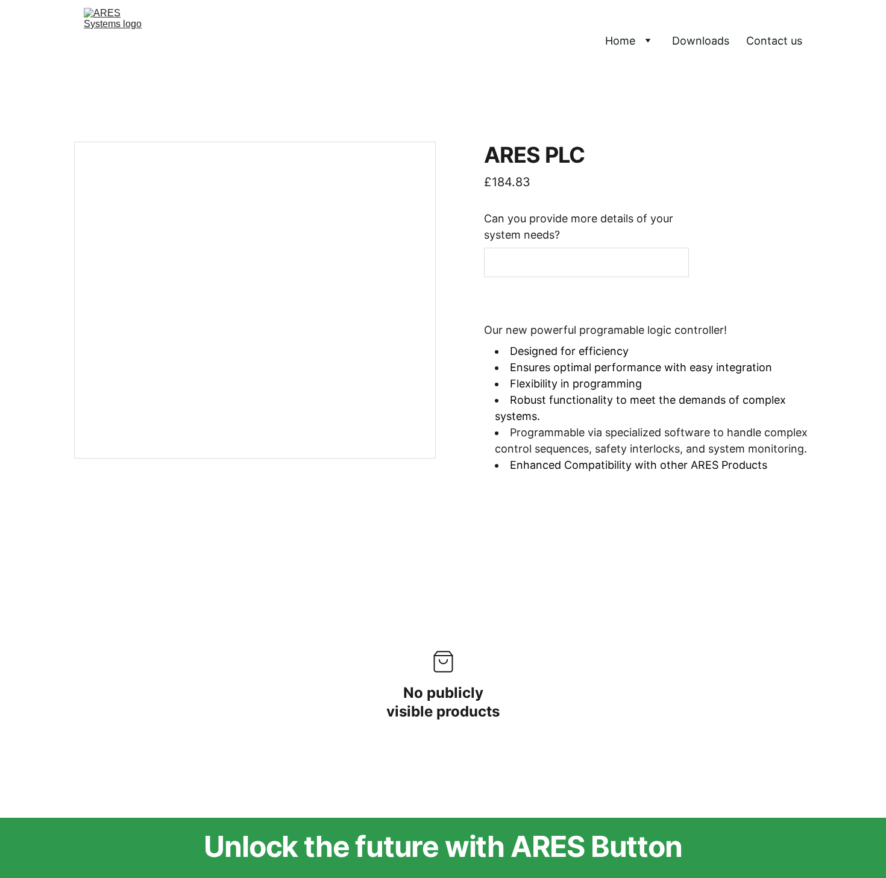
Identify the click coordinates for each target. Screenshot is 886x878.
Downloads (700, 40)
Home (620, 40)
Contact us (774, 40)
